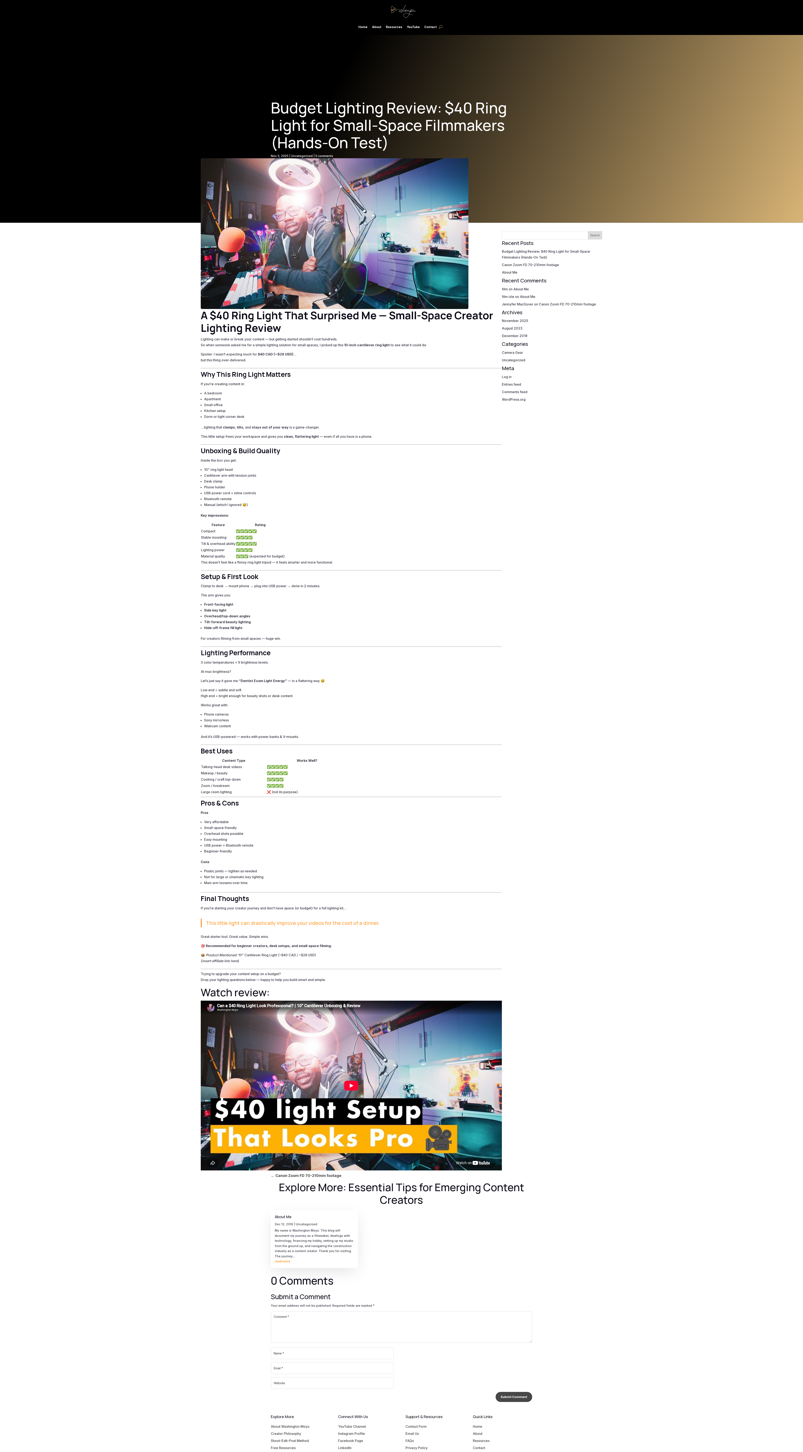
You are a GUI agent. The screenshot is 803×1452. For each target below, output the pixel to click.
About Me (509, 272)
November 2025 (515, 321)
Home (362, 27)
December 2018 (514, 336)
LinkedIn (345, 1448)
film (505, 289)
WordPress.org (514, 399)
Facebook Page (350, 1441)
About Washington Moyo (290, 1426)
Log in (506, 377)
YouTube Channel (352, 1426)
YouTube (413, 27)
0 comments (324, 156)
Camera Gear (512, 352)
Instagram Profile (351, 1433)
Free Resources (283, 1448)
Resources (394, 27)
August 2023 (512, 328)
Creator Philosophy (286, 1433)
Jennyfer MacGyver (517, 304)
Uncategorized (302, 156)
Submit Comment (514, 1397)
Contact (430, 27)
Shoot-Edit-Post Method (290, 1441)
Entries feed (511, 384)
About (376, 27)
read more (282, 1261)
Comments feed (514, 392)
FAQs (409, 1441)
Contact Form (416, 1426)
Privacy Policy (416, 1448)
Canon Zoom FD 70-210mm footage (530, 265)
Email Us (412, 1433)
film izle (508, 297)
